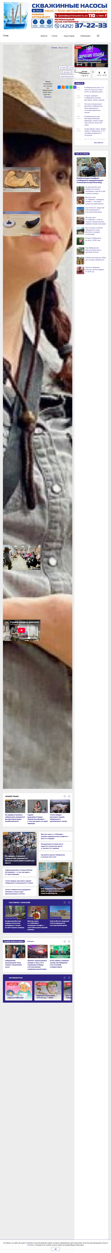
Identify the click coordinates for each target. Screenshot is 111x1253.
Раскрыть (47, 97)
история (63, 68)
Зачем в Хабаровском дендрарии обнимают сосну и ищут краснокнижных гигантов (18, 892)
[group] (15, 957)
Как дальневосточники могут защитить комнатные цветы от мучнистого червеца (52, 846)
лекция (71, 68)
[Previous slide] (65, 796)
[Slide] (10, 189)
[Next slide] (69, 796)
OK (56, 1249)
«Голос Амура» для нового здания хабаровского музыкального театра (19, 882)
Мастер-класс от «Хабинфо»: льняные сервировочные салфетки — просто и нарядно (55, 836)
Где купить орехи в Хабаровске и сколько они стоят (53, 856)
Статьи (54, 48)
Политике (30, 1245)
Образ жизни (63, 48)
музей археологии (67, 76)
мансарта (67, 72)
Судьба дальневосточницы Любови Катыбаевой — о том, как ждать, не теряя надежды (18, 872)
